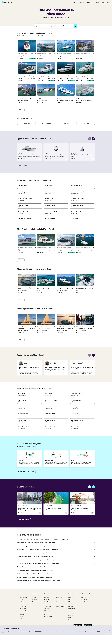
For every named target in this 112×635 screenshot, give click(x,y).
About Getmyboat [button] (23, 597)
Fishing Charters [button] (47, 601)
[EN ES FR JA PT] (88, 2)
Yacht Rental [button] (46, 608)
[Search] (75, 26)
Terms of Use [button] (38, 631)
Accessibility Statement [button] (24, 610)
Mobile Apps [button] (34, 601)
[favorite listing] (35, 53)
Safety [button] (33, 604)
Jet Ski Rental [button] (47, 599)
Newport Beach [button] (71, 608)
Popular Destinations (73, 593)
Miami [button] (69, 597)
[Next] (93, 138)
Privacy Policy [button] (23, 606)
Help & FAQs (83, 597)
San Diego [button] (70, 604)
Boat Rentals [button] (46, 597)
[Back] (89, 138)
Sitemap (21, 616)
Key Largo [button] (70, 615)
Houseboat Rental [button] (48, 604)
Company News (59, 597)
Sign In (97, 2)
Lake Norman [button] (71, 613)
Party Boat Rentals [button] (48, 616)
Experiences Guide (60, 601)
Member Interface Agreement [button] (23, 613)
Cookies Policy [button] (23, 608)
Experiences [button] (47, 593)
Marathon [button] (70, 619)
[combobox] (42, 26)
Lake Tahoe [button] (71, 601)
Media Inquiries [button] (23, 601)
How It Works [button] (35, 597)
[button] (81, 2)
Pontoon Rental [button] (47, 606)
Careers (21, 599)
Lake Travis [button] (70, 606)
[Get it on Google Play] (31, 471)
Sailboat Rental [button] (47, 610)
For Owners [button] (34, 599)
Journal (58, 593)
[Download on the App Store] (21, 471)
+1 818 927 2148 (84, 599)
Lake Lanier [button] (70, 599)
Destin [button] (69, 617)
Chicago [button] (70, 610)
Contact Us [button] (22, 618)
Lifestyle (58, 599)
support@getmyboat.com (86, 601)
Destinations (58, 604)
